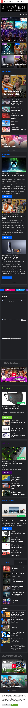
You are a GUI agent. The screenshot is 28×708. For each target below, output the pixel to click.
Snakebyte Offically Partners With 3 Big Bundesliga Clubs (16, 479)
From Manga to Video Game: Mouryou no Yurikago (17, 117)
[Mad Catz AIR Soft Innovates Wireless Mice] (6, 493)
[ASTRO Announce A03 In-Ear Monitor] (6, 435)
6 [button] (14, 150)
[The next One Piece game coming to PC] (6, 621)
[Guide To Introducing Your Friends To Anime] (6, 588)
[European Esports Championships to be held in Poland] (14, 29)
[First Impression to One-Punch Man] (6, 640)
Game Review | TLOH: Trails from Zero (12, 686)
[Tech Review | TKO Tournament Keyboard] (6, 539)
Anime (19, 70)
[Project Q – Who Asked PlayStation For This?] (14, 247)
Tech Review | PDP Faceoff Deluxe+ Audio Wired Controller (17, 554)
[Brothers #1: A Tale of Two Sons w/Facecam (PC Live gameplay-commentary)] (6, 614)
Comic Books (5, 56)
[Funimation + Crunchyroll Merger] (6, 123)
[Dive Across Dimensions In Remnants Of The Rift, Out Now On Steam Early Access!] (20, 49)
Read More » (7, 196)
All (16, 70)
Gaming (4, 19)
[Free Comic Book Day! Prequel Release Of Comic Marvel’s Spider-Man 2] (7, 61)
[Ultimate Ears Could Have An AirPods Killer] (6, 429)
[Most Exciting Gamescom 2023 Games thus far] (6, 594)
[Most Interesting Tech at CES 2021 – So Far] (6, 422)
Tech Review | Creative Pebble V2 (14, 521)
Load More (14, 282)
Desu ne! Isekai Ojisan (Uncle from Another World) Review (17, 103)
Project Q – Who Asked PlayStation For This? (10, 258)
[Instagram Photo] (11, 309)
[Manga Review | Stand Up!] (6, 129)
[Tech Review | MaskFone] (6, 533)
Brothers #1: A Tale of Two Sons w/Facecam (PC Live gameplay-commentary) (17, 614)
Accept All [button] (14, 704)
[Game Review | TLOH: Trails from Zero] (6, 109)
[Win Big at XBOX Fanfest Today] (14, 165)
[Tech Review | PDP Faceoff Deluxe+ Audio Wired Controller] (6, 552)
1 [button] (8, 150)
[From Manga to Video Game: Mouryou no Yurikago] (6, 115)
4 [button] (12, 150)
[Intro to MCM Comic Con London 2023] (14, 86)
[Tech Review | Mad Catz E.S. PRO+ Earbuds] (6, 546)
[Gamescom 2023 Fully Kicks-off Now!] (6, 601)
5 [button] (13, 150)
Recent (20, 562)
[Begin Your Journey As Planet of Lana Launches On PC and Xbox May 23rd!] (20, 61)
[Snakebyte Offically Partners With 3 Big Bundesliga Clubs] (6, 478)
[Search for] (21, 14)
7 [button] (15, 150)
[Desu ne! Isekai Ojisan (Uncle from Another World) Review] (6, 101)
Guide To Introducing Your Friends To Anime (14, 1)
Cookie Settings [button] (6, 704)
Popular (8, 562)
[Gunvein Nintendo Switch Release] (7, 49)
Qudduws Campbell (9, 96)
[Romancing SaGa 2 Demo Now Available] (6, 569)
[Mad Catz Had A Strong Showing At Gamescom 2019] (6, 485)
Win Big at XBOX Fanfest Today (13, 175)
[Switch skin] (18, 14)
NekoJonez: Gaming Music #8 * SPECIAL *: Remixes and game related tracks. (18, 646)
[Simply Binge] (14, 8)
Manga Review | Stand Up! (18, 129)
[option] (14, 42)
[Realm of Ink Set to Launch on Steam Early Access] (6, 582)
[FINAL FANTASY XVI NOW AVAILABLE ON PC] (6, 575)
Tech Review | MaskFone (10, 408)
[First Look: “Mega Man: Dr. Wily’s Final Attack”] (6, 634)
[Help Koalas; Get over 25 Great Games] (6, 628)
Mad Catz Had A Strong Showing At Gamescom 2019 (17, 486)
